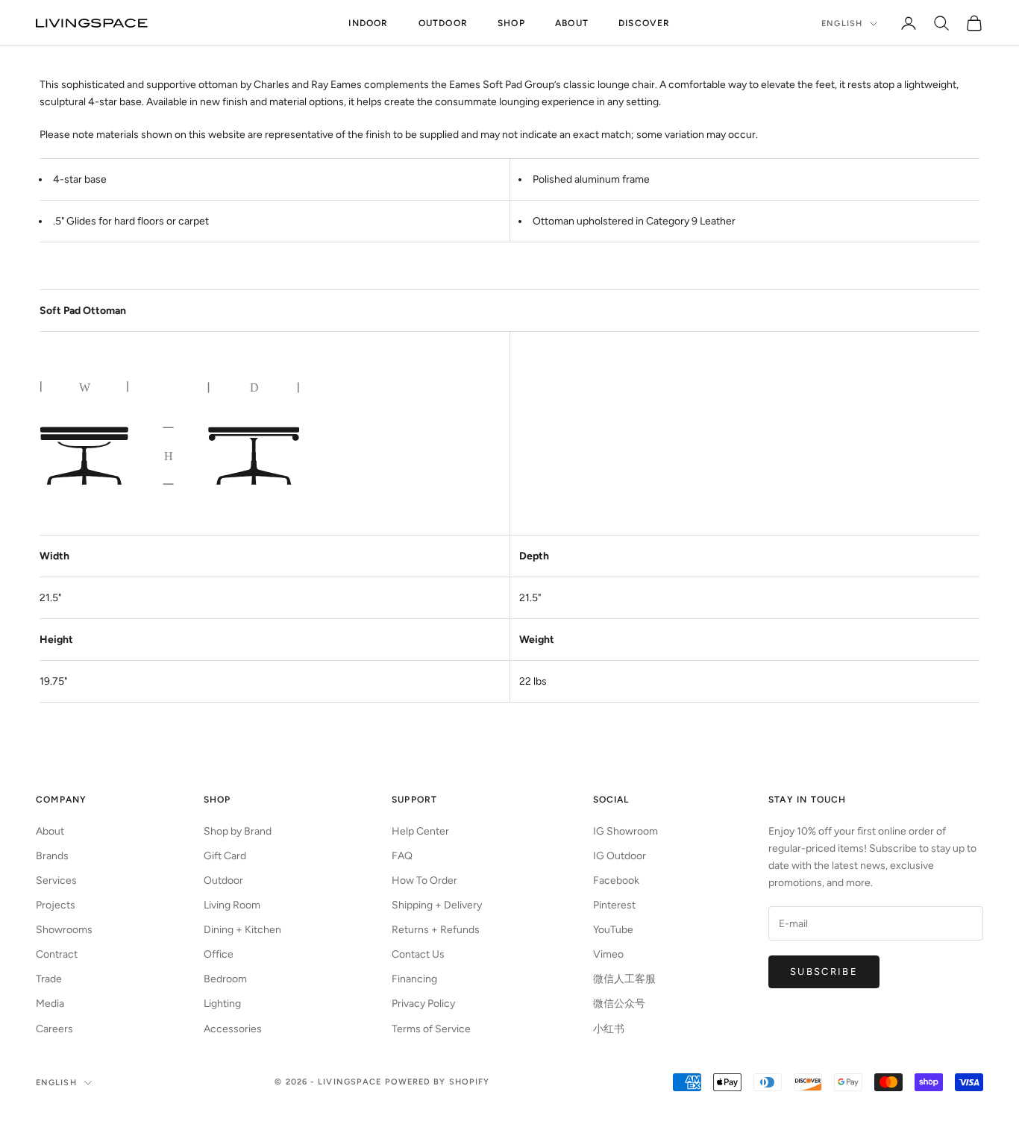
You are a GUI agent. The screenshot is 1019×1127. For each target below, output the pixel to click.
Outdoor (443, 23)
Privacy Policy (423, 1003)
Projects (55, 905)
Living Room (232, 905)
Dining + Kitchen (242, 929)
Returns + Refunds (436, 929)
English (841, 23)
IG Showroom (625, 831)
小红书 (608, 1029)
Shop (511, 23)
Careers (54, 1029)
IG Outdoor (619, 856)
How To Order (424, 880)
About (572, 23)
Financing (414, 979)
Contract (57, 954)
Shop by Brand (238, 831)
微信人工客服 (624, 979)
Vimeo (608, 954)
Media (50, 1003)
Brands (52, 856)
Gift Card (225, 856)
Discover (644, 23)
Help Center (420, 831)
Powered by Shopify (437, 1082)
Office (218, 954)
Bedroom (225, 979)
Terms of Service (431, 1029)
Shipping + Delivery (437, 905)
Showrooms (64, 929)
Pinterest (614, 905)
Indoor (368, 23)
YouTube (613, 929)
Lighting (222, 1003)
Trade (49, 979)
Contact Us (418, 954)
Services (56, 880)
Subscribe (824, 971)
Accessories (233, 1029)
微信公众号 (619, 1003)
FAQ (402, 856)
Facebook (616, 880)
